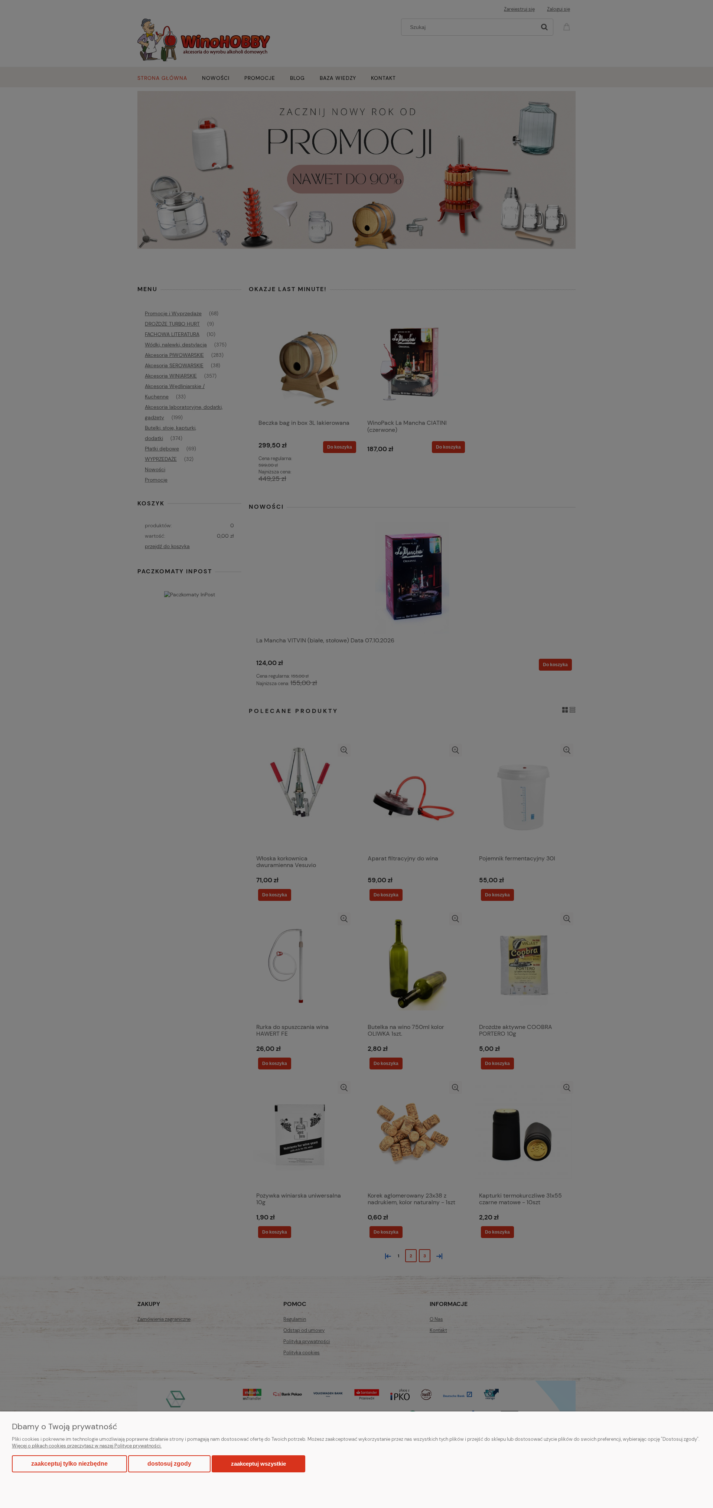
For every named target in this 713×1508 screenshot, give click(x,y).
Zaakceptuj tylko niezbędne (69, 1463)
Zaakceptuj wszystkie (258, 1463)
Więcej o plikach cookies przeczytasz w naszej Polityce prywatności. (87, 1446)
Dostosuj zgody (169, 1463)
